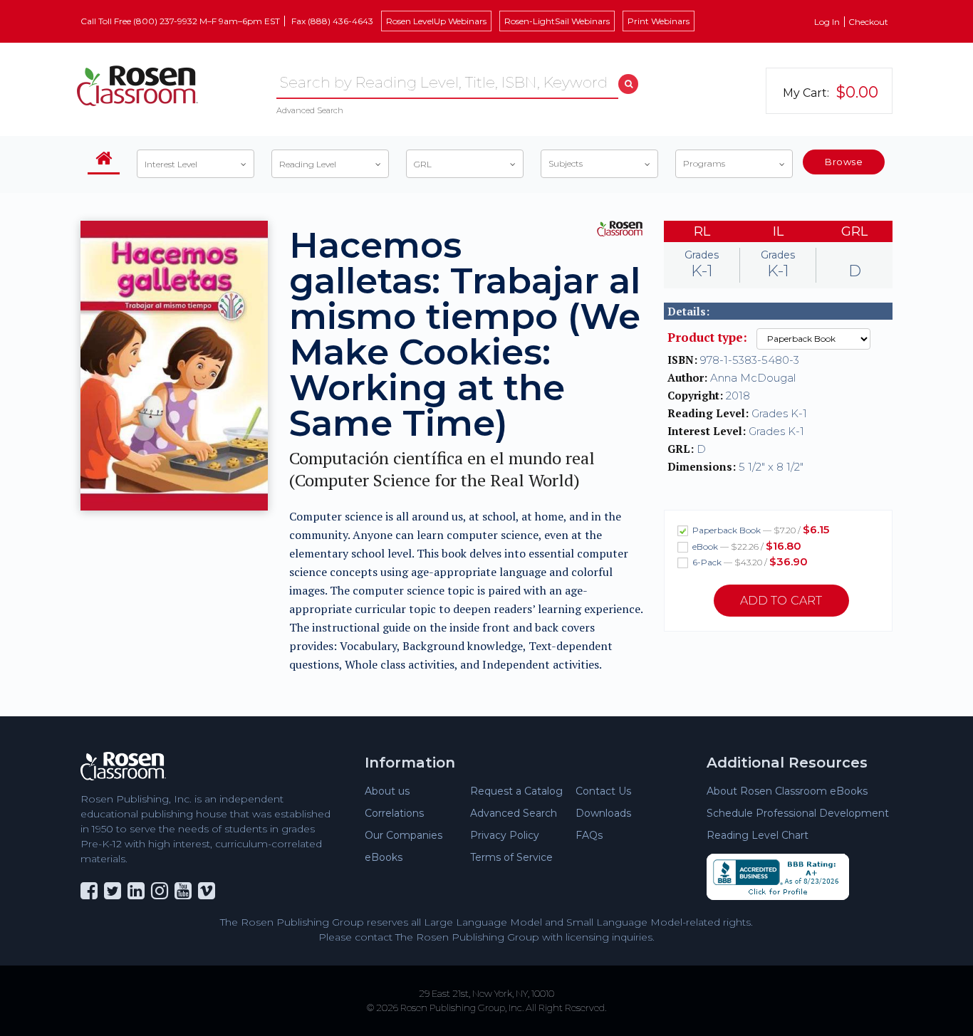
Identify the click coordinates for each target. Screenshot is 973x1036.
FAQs (589, 835)
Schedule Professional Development (798, 813)
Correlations (394, 813)
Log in (827, 21)
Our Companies (403, 835)
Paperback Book (759, 529)
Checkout (868, 21)
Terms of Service (511, 857)
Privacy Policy (504, 835)
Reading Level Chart (757, 835)
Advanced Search (309, 110)
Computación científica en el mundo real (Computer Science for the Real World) (442, 469)
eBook (745, 546)
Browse (844, 161)
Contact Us (603, 791)
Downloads (603, 813)
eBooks (383, 857)
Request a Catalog (516, 791)
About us (387, 791)
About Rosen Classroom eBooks (787, 791)
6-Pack (749, 561)
